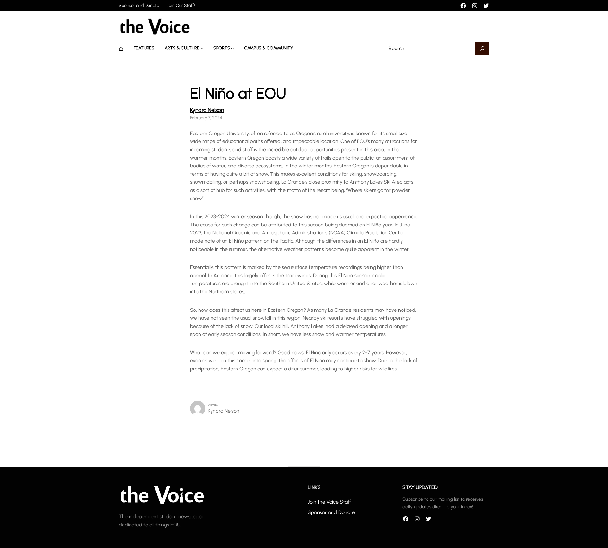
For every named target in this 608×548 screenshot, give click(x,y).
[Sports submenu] (232, 48)
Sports (221, 48)
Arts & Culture (182, 48)
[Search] (482, 48)
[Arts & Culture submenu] (202, 48)
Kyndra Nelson (207, 110)
